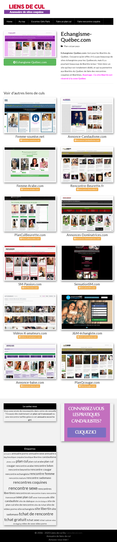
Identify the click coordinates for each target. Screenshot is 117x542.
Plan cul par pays (72, 46)
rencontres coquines (30, 482)
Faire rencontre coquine (89, 21)
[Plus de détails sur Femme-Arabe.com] (30, 164)
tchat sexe (33, 520)
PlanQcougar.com (87, 382)
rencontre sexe (23, 488)
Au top (22, 21)
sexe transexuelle (41, 497)
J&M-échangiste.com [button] (88, 337)
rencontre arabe (25, 465)
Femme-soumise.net (30, 136)
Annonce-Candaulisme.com (87, 136)
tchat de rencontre (36, 513)
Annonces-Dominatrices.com (87, 235)
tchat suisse (45, 520)
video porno (41, 523)
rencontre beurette (19, 469)
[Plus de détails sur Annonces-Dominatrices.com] (87, 214)
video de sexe (28, 523)
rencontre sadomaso (38, 477)
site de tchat (40, 505)
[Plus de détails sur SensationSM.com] (87, 263)
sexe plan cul (24, 497)
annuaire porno (20, 453)
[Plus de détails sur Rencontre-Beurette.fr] (87, 164)
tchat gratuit (15, 519)
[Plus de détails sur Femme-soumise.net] (30, 115)
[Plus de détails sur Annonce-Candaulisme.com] (87, 115)
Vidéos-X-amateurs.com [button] (30, 337)
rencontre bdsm (43, 465)
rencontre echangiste (17, 473)
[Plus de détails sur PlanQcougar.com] (87, 361)
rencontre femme (42, 473)
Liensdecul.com (74, 532)
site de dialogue (41, 501)
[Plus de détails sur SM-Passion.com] (30, 263)
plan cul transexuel (42, 413)
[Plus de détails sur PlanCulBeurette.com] (30, 214)
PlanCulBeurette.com (30, 235)
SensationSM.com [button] (87, 288)
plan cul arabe (36, 461)
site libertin (43, 508)
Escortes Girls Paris (40, 21)
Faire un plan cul (63, 21)
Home (9, 21)
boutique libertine (33, 457)
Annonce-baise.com (30, 382)
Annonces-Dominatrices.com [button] (88, 238)
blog (5, 457)
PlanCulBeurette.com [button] (31, 238)
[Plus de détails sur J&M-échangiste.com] (87, 312)
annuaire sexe (36, 453)
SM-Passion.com (29, 284)
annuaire (7, 454)
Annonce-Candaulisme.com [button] (87, 140)
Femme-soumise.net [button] (31, 140)
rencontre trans (38, 493)
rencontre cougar (40, 469)
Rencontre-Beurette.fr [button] (87, 189)
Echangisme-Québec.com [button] (31, 62)
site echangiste (26, 508)
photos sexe (11, 462)
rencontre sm (23, 493)
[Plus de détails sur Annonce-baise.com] (30, 361)
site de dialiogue (27, 501)
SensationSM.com (87, 284)
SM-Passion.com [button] (31, 288)
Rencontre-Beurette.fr (87, 186)
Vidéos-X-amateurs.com (30, 333)
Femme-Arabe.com (30, 186)
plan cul (22, 461)
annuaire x (50, 453)
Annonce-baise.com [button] (30, 386)
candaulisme (49, 456)
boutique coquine (15, 457)
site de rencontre (24, 504)
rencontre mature (17, 478)
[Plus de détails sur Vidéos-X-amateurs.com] (30, 312)
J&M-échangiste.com (87, 333)
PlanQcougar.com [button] (87, 386)
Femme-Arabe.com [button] (31, 189)
